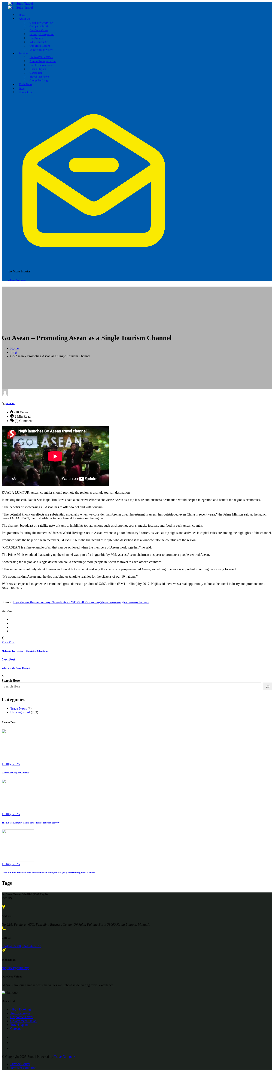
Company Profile (39, 26)
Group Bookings (39, 80)
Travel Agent (19, 1025)
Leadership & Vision (41, 49)
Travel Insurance (39, 76)
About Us (24, 18)
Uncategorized (20, 712)
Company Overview (41, 22)
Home (22, 14)
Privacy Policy (20, 1064)
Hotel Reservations (41, 65)
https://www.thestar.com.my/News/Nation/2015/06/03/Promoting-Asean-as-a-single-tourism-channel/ (81, 602)
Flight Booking (20, 1009)
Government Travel (23, 1021)
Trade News (25, 84)
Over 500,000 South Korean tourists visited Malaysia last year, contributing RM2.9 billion (48, 872)
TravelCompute (64, 1056)
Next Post (8, 659)
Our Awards (36, 38)
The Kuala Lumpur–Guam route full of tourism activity (31, 822)
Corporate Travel (21, 1017)
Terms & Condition (23, 1068)
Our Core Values (39, 30)
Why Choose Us (39, 41)
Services (23, 53)
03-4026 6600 (11, 946)
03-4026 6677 (31, 946)
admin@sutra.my (17, 280)
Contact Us (25, 92)
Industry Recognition (42, 34)
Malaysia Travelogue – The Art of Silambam (25, 651)
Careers (15, 1028)
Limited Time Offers (41, 57)
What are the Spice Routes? (16, 668)
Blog (22, 88)
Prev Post (8, 642)
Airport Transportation (43, 61)
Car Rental (36, 72)
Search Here (11, 680)
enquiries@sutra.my (15, 968)
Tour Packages (20, 1013)
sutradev (10, 403)
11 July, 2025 (11, 764)
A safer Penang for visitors (15, 772)
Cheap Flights (38, 68)
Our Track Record (40, 45)
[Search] (267, 686)
